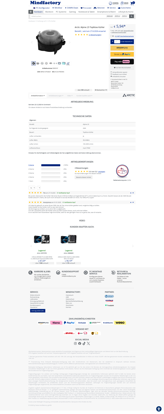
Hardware (38, 11)
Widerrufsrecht (35, 295)
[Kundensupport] (114, 3)
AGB (67, 297)
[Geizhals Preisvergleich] (109, 296)
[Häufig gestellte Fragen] (68, 274)
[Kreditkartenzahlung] (108, 323)
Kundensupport (35, 305)
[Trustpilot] (109, 305)
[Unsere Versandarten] (82, 333)
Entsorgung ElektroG (37, 301)
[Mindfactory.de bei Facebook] (79, 343)
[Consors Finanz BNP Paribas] (95, 323)
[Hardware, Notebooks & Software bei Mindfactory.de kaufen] (54, 3)
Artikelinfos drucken (119, 76)
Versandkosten (129, 31)
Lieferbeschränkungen (118, 32)
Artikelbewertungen (55, 96)
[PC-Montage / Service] (96, 277)
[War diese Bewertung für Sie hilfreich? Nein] (133, 193)
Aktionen (101, 8)
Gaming (72, 11)
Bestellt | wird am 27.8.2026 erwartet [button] (90, 31)
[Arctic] (128, 95)
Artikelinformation (37, 96)
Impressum (69, 295)
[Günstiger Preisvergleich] (109, 301)
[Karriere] (40, 276)
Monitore (49, 11)
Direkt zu (118, 54)
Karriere (68, 307)
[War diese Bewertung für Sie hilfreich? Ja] (131, 193)
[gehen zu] (28, 156)
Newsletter (33, 307)
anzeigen (101, 171)
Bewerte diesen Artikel (83, 177)
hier (90, 402)
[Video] (68, 63)
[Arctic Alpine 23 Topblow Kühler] (50, 42)
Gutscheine (126, 8)
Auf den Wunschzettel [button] (123, 68)
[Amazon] (43, 323)
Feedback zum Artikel (119, 74)
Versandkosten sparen (119, 72)
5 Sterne (31, 165)
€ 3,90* (124, 36)
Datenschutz (70, 299)
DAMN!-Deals (72, 8)
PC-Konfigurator (43, 8)
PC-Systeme (61, 11)
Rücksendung (34, 297)
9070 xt (117, 16)
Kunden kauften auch (84, 96)
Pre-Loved (87, 8)
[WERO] (120, 323)
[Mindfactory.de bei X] (88, 343)
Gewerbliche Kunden (37, 303)
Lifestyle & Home (125, 11)
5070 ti (124, 16)
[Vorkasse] (82, 323)
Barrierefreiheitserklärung (74, 301)
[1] (122, 48)
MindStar (58, 8)
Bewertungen (95, 35)
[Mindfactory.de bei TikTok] (84, 343)
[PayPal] (69, 323)
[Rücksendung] (123, 277)
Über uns (69, 303)
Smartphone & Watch (106, 11)
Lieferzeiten (34, 299)
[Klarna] (56, 323)
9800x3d (109, 16)
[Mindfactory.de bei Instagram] (75, 343)
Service (112, 8)
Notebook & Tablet (86, 11)
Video (69, 96)
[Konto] (124, 3)
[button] (30, 12)
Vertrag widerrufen (37, 311)
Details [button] (42, 244)
